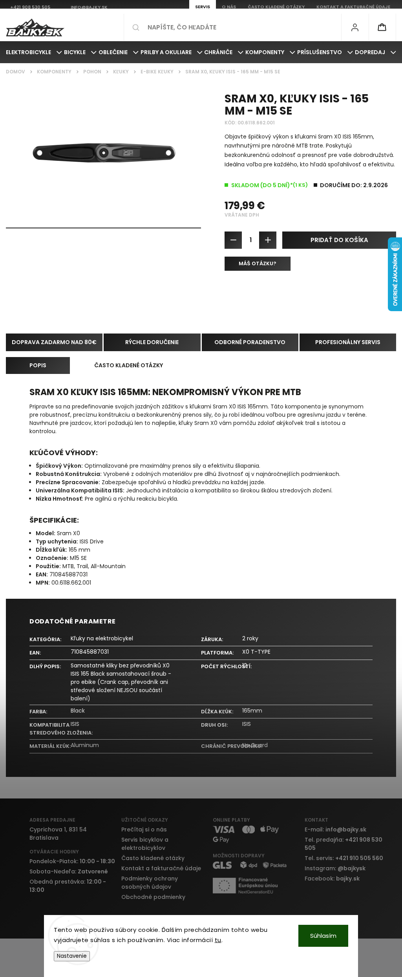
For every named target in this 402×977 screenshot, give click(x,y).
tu (218, 940)
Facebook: (332, 878)
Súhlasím (323, 935)
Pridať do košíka (339, 240)
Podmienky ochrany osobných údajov (149, 883)
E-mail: (335, 829)
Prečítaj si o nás (144, 829)
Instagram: (335, 868)
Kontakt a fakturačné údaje (161, 868)
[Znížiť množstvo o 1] (233, 240)
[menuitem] (34, 52)
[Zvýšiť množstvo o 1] (267, 240)
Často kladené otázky (153, 858)
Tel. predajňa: (343, 844)
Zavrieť (381, 293)
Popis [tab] (37, 365)
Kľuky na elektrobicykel (102, 638)
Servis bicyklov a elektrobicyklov (144, 844)
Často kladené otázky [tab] (128, 365)
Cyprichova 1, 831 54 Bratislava (58, 834)
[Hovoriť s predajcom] (258, 264)
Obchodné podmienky (153, 897)
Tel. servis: (344, 858)
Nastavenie (72, 956)
